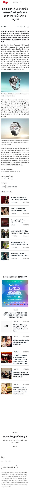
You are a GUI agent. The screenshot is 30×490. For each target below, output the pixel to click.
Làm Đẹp (14, 213)
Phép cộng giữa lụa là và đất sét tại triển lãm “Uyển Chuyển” (21, 375)
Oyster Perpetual (12, 186)
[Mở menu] (26, 2)
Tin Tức (3, 26)
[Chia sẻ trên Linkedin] (28, 26)
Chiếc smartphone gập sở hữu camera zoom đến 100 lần (21, 342)
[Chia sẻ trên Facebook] (18, 26)
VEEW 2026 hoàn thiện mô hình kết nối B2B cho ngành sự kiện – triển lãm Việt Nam (16, 315)
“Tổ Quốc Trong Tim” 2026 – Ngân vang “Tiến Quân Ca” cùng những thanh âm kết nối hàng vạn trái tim (20, 359)
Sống (13, 224)
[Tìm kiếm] (21, 2)
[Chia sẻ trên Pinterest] (21, 26)
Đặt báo (15, 2)
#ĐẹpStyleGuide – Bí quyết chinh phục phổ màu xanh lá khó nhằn (19, 244)
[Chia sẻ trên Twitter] (25, 26)
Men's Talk (14, 236)
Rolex (3, 186)
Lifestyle (14, 258)
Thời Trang (15, 202)
